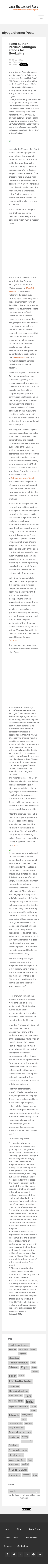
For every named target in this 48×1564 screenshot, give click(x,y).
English (25, 1367)
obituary (13, 640)
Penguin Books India (16, 1428)
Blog (19, 1529)
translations (14, 1475)
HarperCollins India (18, 1391)
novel (24, 1419)
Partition (28, 1423)
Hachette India (20, 1381)
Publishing (14, 1437)
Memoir (14, 1415)
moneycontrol (27, 1415)
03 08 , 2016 (17, 60)
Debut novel (13, 1367)
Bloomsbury (14, 1358)
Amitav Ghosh (23, 1349)
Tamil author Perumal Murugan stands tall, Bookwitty (22, 48)
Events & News (11, 1538)
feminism (35, 1371)
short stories (16, 1455)
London (33, 1407)
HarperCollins (14, 1386)
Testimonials (31, 1538)
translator (26, 1475)
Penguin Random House (20, 1432)
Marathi (33, 1411)
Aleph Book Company (19, 1345)
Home (6, 1529)
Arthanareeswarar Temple (23, 478)
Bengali (33, 1349)
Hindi (28, 1396)
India (30, 1401)
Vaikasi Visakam (19, 357)
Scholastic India (18, 1450)
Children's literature (18, 1363)
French (21, 1375)
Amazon (12, 1349)
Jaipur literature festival (18, 1407)
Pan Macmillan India (15, 1423)
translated (25, 1464)
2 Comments (18, 62)
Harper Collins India (15, 1395)
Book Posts (34, 1529)
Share (15, 65)
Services (7, 1546)
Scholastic (13, 1445)
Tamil (30, 1460)
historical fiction (16, 1401)
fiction (12, 1376)
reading (25, 1437)
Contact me (22, 1546)
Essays (34, 1367)
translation (18, 1469)
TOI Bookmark (14, 1464)
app (15, 845)
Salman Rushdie (27, 1441)
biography (22, 1354)
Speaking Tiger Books (17, 1460)
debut (33, 1362)
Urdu (35, 1475)
